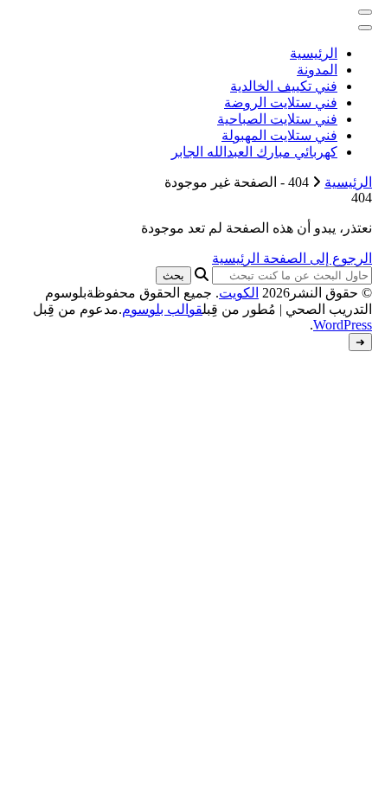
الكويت (239, 292)
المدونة (317, 69)
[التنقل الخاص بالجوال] (365, 12)
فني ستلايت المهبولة (279, 135)
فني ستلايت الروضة (280, 102)
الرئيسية (313, 53)
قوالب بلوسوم (162, 309)
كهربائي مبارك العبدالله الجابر (254, 151)
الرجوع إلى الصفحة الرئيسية (292, 258)
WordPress (342, 324)
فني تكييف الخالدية (283, 86)
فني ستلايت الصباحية (277, 119)
